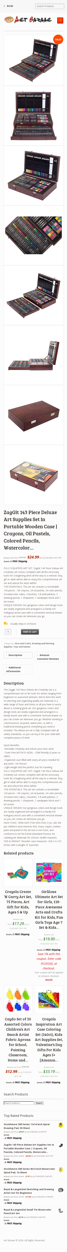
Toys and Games (21, 646)
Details (6, 561)
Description (15, 655)
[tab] (18, 655)
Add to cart (30, 631)
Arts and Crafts (23, 643)
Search (39, 1103)
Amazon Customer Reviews (48, 657)
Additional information (13, 669)
